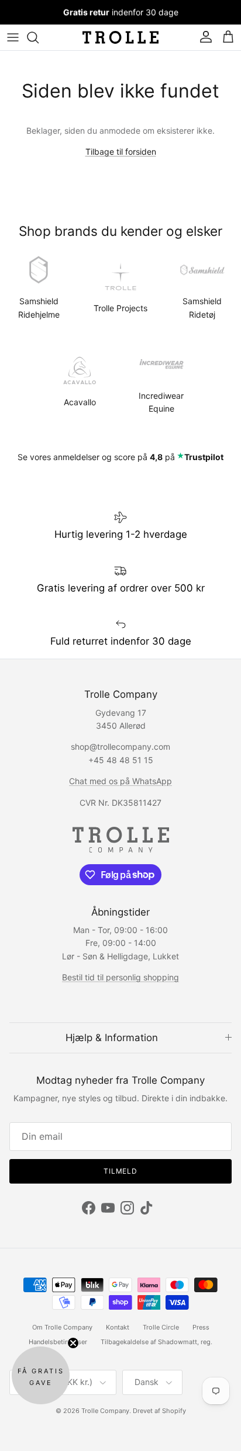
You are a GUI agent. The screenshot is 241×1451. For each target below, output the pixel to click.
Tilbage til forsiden (120, 151)
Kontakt (117, 1327)
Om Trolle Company (62, 1327)
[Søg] (38, 37)
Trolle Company (105, 1411)
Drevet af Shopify (159, 1411)
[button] (41, 1375)
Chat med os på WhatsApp (120, 781)
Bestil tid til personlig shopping (120, 977)
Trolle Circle (161, 1327)
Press (200, 1327)
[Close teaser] (73, 1343)
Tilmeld (121, 1171)
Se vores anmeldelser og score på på (120, 457)
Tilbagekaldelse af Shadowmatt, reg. (156, 1342)
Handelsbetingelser (58, 1342)
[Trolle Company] (120, 37)
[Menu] (13, 37)
